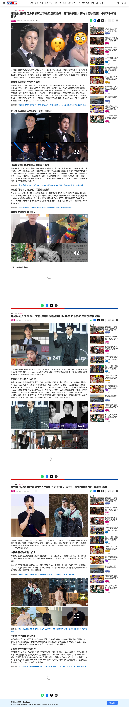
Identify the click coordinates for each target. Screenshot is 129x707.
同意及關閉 (112, 703)
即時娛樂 (21, 10)
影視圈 (107, 42)
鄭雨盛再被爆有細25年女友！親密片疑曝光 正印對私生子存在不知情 (45, 208)
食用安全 (107, 81)
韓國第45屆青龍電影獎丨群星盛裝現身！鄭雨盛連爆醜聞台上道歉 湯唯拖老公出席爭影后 (52, 105)
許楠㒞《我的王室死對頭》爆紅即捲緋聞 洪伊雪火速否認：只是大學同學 (46, 574)
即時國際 (107, 101)
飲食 (106, 91)
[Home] (12, 3)
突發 (106, 62)
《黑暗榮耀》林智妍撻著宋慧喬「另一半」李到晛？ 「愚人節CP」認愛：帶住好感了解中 (52, 667)
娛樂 (16, 10)
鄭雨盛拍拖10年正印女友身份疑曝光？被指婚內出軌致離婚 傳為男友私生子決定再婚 (51, 185)
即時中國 (107, 32)
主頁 (12, 10)
